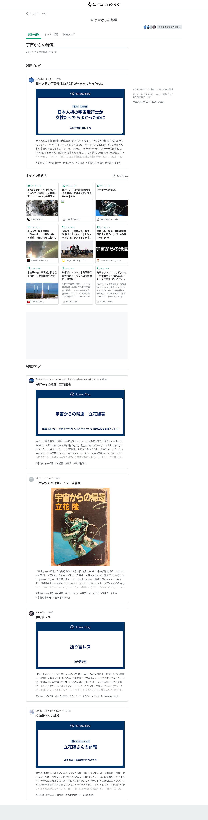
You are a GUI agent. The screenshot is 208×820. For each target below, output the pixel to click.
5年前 (57, 478)
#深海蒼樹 (88, 794)
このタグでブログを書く (169, 27)
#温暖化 (105, 593)
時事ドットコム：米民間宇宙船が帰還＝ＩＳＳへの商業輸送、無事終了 (77, 275)
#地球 (96, 593)
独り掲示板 (41, 612)
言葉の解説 (33, 34)
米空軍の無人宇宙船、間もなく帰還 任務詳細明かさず (42, 274)
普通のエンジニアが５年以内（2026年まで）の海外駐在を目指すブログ (67, 379)
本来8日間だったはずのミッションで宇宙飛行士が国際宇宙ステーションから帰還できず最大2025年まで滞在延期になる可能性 (42, 193)
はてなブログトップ (142, 97)
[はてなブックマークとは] (46, 175)
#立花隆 (80, 162)
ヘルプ (158, 94)
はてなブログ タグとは (143, 94)
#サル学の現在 (73, 794)
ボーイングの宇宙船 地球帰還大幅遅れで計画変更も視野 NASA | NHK (77, 192)
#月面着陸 (85, 593)
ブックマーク (34, 185)
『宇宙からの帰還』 (107, 189)
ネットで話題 (51, 34)
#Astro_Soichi (112, 696)
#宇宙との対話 (112, 162)
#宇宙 (68, 463)
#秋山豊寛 (68, 162)
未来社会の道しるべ (44, 78)
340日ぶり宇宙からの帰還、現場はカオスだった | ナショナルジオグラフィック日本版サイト (77, 234)
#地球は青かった (61, 597)
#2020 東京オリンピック (68, 696)
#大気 (114, 593)
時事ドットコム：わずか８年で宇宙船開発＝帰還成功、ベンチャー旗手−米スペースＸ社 (111, 276)
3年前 (58, 78)
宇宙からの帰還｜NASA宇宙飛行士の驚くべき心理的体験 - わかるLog (111, 234)
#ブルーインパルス (93, 696)
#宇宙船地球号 (43, 597)
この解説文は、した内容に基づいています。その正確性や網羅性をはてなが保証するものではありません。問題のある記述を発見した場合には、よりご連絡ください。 (41, 53)
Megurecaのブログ (44, 478)
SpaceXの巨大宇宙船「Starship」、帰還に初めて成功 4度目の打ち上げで (41, 234)
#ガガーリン (71, 593)
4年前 (104, 379)
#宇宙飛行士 (54, 162)
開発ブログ (168, 94)
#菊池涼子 (41, 162)
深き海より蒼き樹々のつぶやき (49, 711)
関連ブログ (69, 34)
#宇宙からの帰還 (94, 162)
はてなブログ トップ (38, 13)
